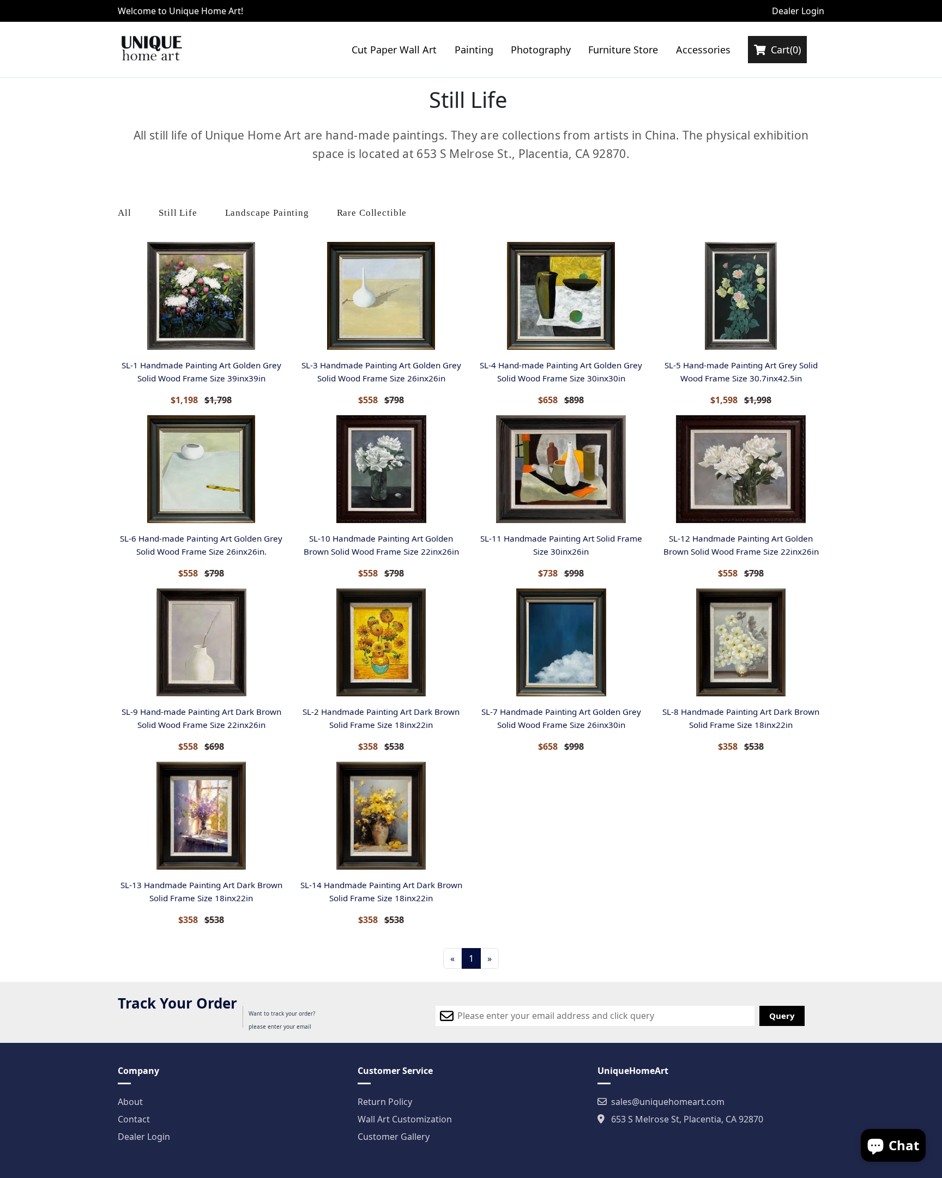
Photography (541, 49)
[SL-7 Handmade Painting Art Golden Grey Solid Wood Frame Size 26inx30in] (561, 642)
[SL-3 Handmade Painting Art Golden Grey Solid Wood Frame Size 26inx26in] (381, 296)
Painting (474, 49)
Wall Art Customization (405, 1119)
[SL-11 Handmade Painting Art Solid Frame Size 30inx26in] (561, 469)
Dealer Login (798, 11)
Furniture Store (623, 49)
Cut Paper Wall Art (394, 49)
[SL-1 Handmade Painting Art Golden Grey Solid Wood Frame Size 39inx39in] (201, 296)
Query (782, 1015)
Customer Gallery (394, 1137)
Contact (134, 1119)
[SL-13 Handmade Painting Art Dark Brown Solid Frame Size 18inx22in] (201, 816)
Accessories (703, 49)
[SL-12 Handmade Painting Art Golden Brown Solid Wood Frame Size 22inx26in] (740, 469)
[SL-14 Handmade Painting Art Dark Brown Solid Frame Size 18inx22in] (381, 816)
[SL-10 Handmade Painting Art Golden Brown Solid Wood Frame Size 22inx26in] (381, 469)
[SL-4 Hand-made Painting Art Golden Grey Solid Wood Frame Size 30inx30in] (561, 296)
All (124, 213)
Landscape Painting (267, 213)
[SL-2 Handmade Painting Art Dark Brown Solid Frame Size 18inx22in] (381, 642)
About (130, 1102)
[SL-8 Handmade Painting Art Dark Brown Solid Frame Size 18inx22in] (740, 642)
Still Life (178, 213)
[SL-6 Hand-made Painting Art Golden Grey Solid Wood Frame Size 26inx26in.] (201, 469)
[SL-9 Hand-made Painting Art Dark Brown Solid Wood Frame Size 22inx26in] (201, 642)
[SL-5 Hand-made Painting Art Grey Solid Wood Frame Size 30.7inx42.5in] (740, 296)
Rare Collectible (372, 213)
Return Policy (385, 1102)
